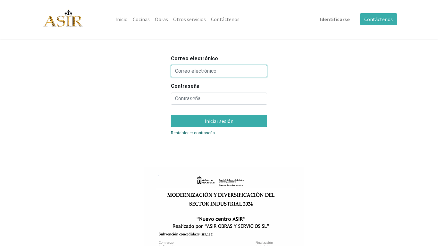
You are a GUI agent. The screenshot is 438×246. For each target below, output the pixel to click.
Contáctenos (378, 19)
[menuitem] (121, 19)
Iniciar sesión (219, 121)
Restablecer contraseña (193, 132)
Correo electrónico (194, 58)
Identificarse (335, 19)
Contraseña (185, 86)
